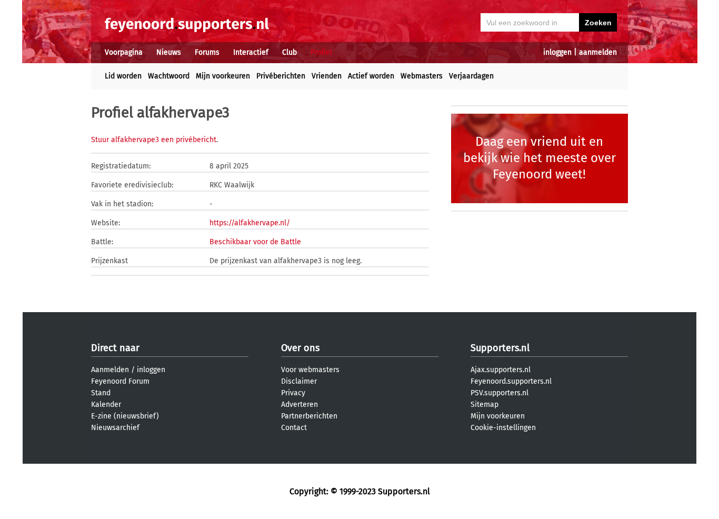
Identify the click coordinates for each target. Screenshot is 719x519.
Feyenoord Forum (120, 381)
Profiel (321, 52)
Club (289, 52)
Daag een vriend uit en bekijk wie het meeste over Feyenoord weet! (539, 158)
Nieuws (168, 52)
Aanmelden (110, 369)
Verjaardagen (471, 76)
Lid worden (123, 76)
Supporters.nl (500, 348)
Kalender (106, 404)
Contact (294, 427)
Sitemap (484, 404)
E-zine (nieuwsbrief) (125, 416)
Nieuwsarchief (115, 427)
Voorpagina (124, 52)
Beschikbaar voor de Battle (255, 241)
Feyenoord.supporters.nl (511, 381)
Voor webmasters (310, 369)
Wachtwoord (168, 76)
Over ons (300, 348)
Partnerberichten (309, 416)
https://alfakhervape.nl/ (249, 222)
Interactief (250, 52)
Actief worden (371, 76)
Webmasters (422, 76)
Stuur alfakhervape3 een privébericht (153, 139)
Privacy (293, 392)
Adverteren (299, 404)
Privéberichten (280, 76)
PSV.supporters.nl (499, 392)
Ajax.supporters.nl (501, 369)
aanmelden (598, 52)
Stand (101, 392)
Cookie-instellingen (503, 427)
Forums (207, 52)
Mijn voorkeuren (223, 76)
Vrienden (327, 76)
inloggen (557, 52)
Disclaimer (299, 381)
